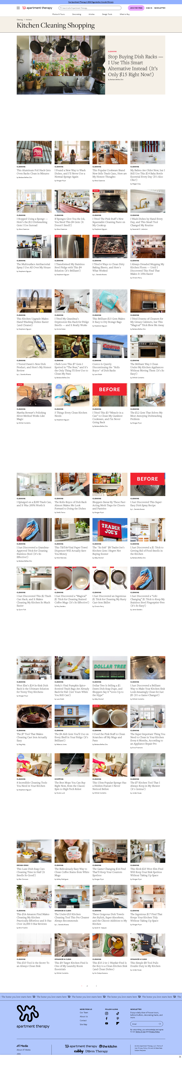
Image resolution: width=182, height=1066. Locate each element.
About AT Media (23, 1049)
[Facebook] (106, 1018)
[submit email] (159, 1024)
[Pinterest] (117, 1018)
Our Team (84, 1012)
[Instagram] (106, 1013)
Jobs (19, 1053)
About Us (84, 1016)
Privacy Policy (154, 1032)
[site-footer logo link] (22, 1046)
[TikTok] (117, 1013)
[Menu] (18, 7)
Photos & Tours (58, 14)
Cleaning (20, 19)
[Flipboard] (117, 1023)
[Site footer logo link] (47, 1015)
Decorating (76, 14)
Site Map (83, 1024)
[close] (180, 1057)
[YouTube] (106, 1023)
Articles (91, 14)
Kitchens (29, 19)
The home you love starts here (25, 996)
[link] (136, 65)
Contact (83, 1020)
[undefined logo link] (37, 7)
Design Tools (107, 14)
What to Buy (125, 14)
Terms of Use (140, 1032)
